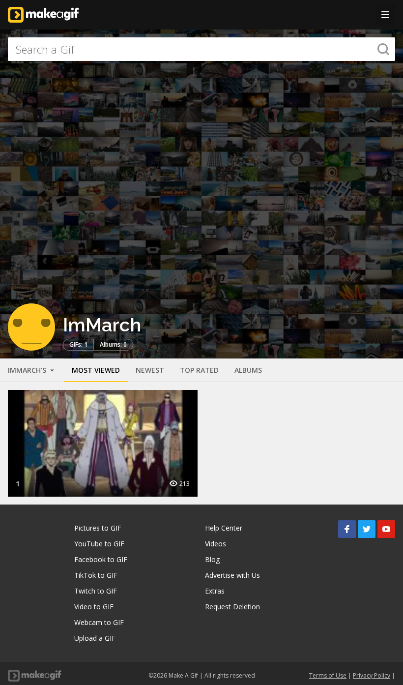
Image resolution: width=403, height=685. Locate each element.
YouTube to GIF (99, 543)
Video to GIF (94, 606)
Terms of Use (327, 675)
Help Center (223, 528)
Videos (215, 543)
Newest (150, 370)
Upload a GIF (94, 638)
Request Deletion (232, 606)
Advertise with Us (232, 575)
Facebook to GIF (100, 559)
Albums (248, 370)
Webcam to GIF (99, 622)
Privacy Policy (371, 675)
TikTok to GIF (95, 575)
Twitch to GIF (95, 591)
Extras (215, 591)
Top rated (199, 370)
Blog (212, 559)
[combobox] (201, 49)
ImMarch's (28, 370)
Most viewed (96, 370)
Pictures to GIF (97, 528)
